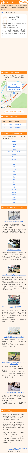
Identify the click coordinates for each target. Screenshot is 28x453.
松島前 (14, 159)
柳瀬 (14, 164)
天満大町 (14, 174)
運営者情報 (16, 449)
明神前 (14, 154)
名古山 (14, 169)
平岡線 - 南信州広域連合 (14, 89)
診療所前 (14, 199)
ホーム (3, 12)
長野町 (14, 194)
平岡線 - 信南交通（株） (14, 87)
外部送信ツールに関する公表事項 (19, 448)
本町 (14, 146)
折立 (14, 187)
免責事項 (11, 449)
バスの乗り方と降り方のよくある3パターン (14, 275)
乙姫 (14, 177)
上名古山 (14, 167)
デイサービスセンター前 (14, 151)
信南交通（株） (19, 124)
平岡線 (10, 124)
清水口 (14, 189)
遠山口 (14, 192)
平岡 (14, 197)
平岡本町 (14, 141)
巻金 (14, 184)
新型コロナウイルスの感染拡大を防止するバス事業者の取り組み (14, 307)
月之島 (14, 162)
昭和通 (14, 84)
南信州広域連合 (19, 127)
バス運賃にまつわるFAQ (14, 250)
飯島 (14, 179)
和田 (14, 202)
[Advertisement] (14, 54)
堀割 (14, 172)
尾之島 (14, 157)
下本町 (14, 149)
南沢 (14, 182)
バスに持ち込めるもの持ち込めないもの (14, 392)
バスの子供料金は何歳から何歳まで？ (14, 221)
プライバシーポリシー (6, 448)
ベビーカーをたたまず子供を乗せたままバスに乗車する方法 (14, 363)
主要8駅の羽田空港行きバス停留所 (14, 337)
